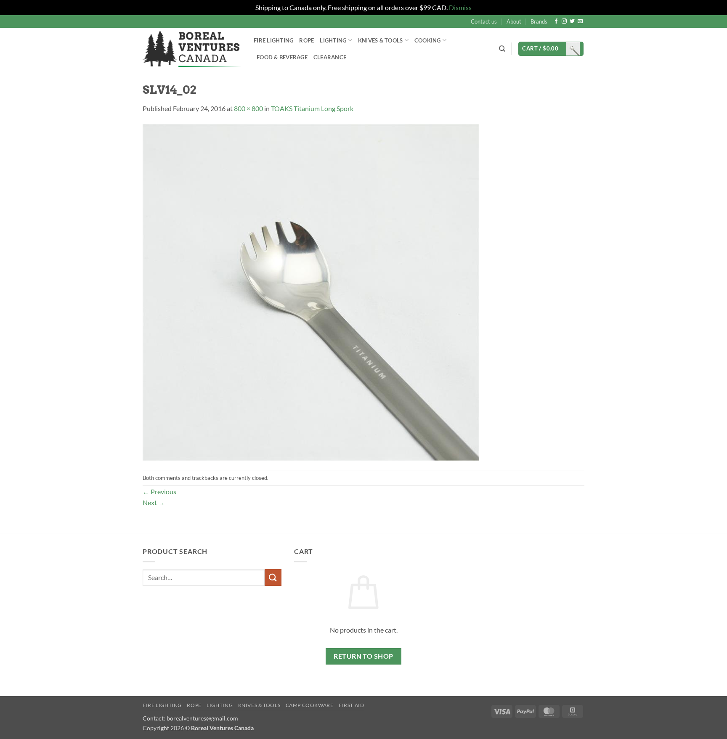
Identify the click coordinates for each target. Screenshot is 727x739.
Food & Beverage (282, 57)
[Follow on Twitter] (572, 21)
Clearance (329, 57)
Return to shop (363, 656)
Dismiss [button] (460, 7)
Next (154, 502)
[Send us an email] (580, 21)
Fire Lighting (273, 40)
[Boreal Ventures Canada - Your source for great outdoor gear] (192, 49)
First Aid (351, 705)
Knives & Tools (259, 705)
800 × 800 (248, 108)
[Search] (502, 49)
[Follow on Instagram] (564, 21)
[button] (551, 49)
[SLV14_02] (311, 291)
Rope (306, 40)
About (514, 21)
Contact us (484, 21)
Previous (159, 491)
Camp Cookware (310, 705)
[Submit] (273, 577)
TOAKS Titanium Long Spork (312, 108)
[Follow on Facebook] (556, 21)
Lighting (333, 40)
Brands (539, 21)
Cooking (427, 40)
